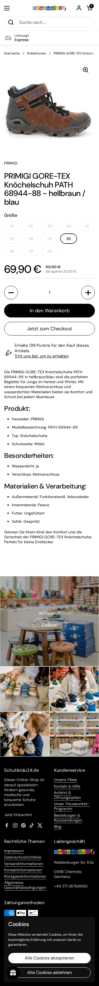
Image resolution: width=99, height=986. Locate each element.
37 (31, 251)
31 (87, 226)
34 (49, 238)
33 (31, 238)
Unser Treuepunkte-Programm (72, 806)
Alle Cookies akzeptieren (49, 958)
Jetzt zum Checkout (49, 328)
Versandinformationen (23, 863)
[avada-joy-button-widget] (13, 972)
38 (49, 251)
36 (12, 251)
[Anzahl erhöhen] (88, 292)
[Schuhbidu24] (49, 8)
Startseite (12, 53)
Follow (49, 625)
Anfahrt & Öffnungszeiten (67, 795)
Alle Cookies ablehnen (49, 972)
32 (12, 238)
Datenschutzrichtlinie (22, 857)
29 (49, 226)
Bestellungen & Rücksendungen (68, 818)
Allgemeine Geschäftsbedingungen (25, 885)
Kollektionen (36, 53)
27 (12, 226)
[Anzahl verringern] (11, 292)
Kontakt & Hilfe (67, 786)
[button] (89, 8)
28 (30, 226)
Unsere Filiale (65, 779)
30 (68, 226)
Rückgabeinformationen (25, 876)
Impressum (14, 850)
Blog (57, 826)
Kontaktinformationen (23, 870)
